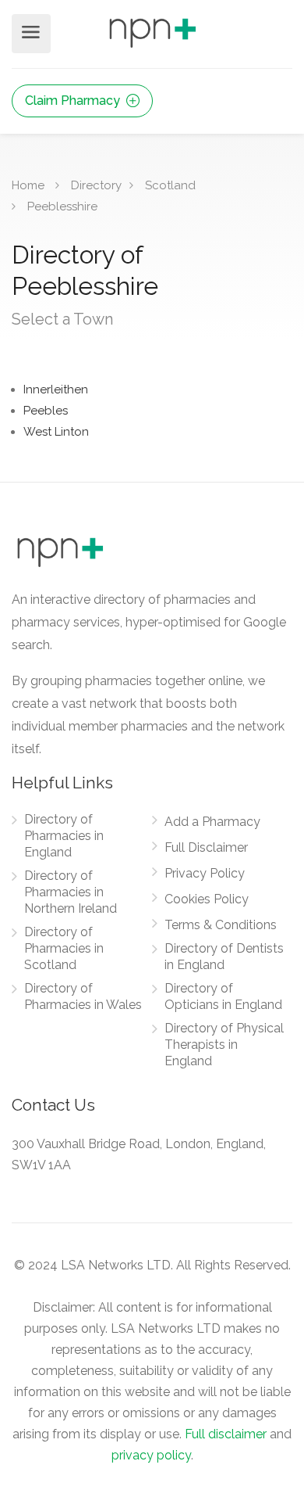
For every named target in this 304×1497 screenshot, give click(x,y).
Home (28, 185)
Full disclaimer (226, 1434)
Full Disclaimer (206, 847)
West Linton (56, 432)
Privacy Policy (204, 873)
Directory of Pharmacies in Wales (83, 996)
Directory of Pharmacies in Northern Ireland (70, 892)
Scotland (170, 185)
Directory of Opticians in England (223, 996)
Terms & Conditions (220, 924)
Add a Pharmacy (212, 821)
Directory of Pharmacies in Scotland (64, 948)
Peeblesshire (62, 206)
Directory (96, 185)
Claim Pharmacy (74, 100)
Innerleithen (55, 389)
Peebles (45, 411)
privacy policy (151, 1455)
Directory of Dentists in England (224, 956)
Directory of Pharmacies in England (64, 836)
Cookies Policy (206, 899)
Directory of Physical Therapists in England (224, 1044)
